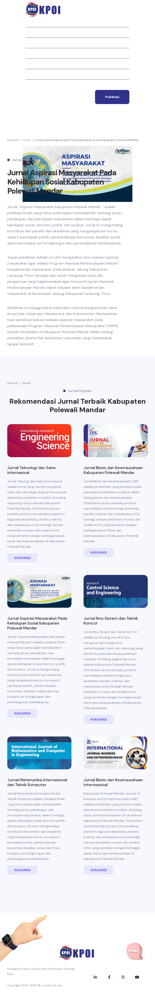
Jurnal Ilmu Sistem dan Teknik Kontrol (111, 621)
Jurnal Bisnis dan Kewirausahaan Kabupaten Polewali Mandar (113, 470)
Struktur (33, 64)
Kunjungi (22, 558)
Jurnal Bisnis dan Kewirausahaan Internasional (113, 782)
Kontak (31, 85)
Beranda (32, 22)
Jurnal (31, 43)
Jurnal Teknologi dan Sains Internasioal (31, 470)
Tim (28, 74)
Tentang (32, 32)
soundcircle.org (51, 985)
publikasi (112, 97)
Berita (31, 53)
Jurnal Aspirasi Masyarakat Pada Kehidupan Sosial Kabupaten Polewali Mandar (86, 140)
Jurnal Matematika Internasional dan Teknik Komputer (37, 782)
